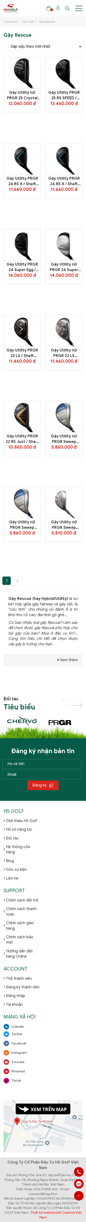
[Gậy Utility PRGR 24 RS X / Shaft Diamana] (64, 158)
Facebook (18, 1043)
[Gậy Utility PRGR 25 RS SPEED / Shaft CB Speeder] (64, 73)
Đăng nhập (15, 995)
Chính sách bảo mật (19, 940)
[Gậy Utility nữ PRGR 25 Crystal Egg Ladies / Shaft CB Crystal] (22, 73)
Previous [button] (72, 700)
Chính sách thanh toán (21, 912)
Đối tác (12, 838)
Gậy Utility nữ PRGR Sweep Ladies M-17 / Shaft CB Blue (22, 525)
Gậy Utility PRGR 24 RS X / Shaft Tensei (22, 181)
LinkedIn (17, 1027)
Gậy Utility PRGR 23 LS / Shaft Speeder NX (22, 353)
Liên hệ (12, 878)
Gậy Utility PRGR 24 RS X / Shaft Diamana (64, 181)
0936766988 (79, 1184)
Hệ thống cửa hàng (18, 849)
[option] (23, 721)
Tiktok (16, 1081)
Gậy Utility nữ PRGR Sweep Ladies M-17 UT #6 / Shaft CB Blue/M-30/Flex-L (64, 439)
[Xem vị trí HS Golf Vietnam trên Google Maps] (43, 1126)
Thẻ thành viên (19, 978)
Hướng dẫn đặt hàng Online (19, 954)
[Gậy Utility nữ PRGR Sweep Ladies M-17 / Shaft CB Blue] (22, 502)
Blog (10, 861)
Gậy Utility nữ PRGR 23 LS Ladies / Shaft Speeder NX (64, 353)
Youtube (17, 1062)
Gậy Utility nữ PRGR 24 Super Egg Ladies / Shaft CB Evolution (64, 267)
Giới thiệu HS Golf (21, 820)
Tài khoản (14, 1004)
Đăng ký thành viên (22, 987)
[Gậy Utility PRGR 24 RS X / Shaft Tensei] (22, 158)
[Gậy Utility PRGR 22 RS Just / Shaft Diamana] (22, 416)
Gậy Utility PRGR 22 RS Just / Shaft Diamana (22, 439)
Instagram (19, 1053)
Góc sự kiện (16, 869)
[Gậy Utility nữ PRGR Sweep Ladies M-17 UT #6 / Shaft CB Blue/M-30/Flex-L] (64, 416)
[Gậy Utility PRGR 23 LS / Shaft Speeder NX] (22, 330)
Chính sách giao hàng (20, 926)
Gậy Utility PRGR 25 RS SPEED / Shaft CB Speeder (64, 95)
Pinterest (18, 1071)
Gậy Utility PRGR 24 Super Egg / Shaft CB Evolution (22, 267)
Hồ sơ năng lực (19, 829)
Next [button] (72, 705)
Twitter (16, 1034)
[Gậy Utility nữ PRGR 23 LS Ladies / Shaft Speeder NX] (64, 330)
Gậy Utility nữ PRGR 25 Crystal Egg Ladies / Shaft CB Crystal (22, 95)
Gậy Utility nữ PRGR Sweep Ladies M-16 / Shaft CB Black (64, 525)
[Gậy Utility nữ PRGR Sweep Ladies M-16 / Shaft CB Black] (64, 502)
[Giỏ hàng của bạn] (49, 8)
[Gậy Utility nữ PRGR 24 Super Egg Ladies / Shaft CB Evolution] (64, 244)
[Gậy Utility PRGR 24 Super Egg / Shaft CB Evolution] (22, 244)
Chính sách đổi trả (22, 900)
